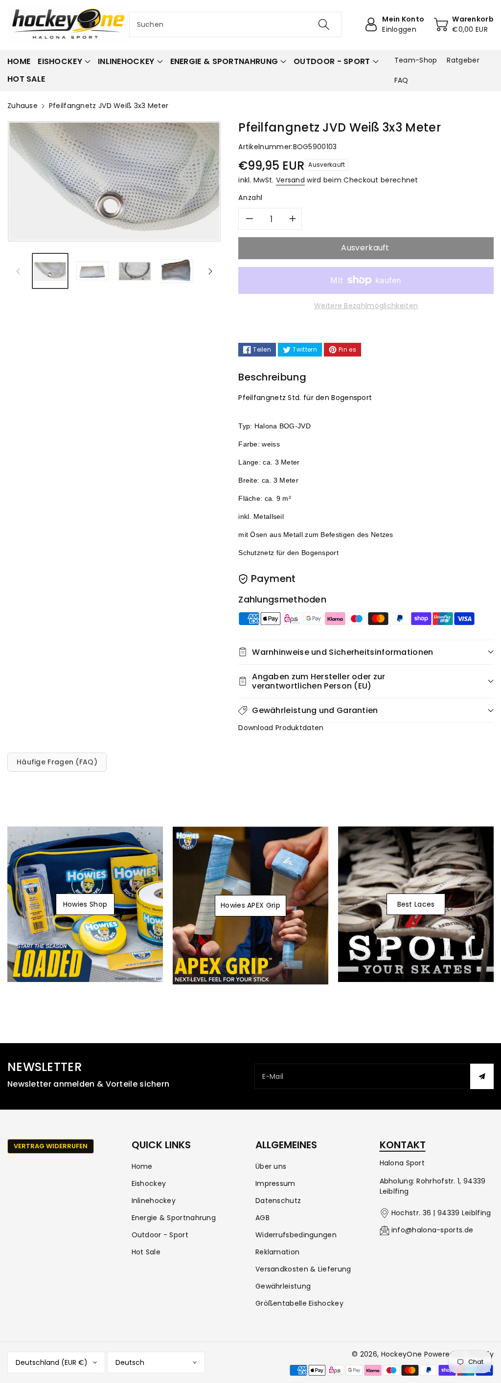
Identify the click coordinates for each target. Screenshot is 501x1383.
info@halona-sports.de (432, 1230)
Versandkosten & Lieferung (303, 1269)
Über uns (270, 1166)
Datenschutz (278, 1200)
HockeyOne (401, 1354)
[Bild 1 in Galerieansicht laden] (50, 271)
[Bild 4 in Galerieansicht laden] (177, 271)
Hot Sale (146, 1252)
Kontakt (403, 1145)
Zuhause (22, 106)
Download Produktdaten (280, 728)
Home (142, 1166)
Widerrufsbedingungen (296, 1235)
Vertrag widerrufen (51, 1146)
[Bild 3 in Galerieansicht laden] (134, 271)
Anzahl (250, 197)
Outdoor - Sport (160, 1235)
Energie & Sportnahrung (174, 1218)
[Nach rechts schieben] (210, 271)
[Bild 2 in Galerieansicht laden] (92, 271)
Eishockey (149, 1183)
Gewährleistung (283, 1286)
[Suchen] (324, 24)
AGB (262, 1218)
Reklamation (277, 1252)
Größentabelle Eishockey (299, 1303)
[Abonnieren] (482, 1076)
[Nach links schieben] (18, 271)
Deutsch (129, 1362)
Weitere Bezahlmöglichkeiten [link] (366, 306)
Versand (290, 180)
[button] (64, 61)
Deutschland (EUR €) (52, 1362)
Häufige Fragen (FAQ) (57, 762)
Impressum (275, 1183)
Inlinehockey (154, 1200)
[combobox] (236, 24)
